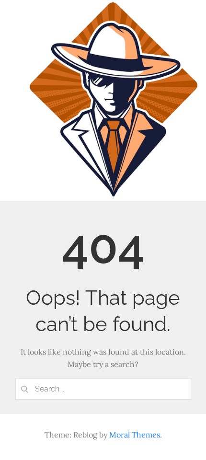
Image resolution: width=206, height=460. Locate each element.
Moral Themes (134, 434)
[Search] (24, 389)
